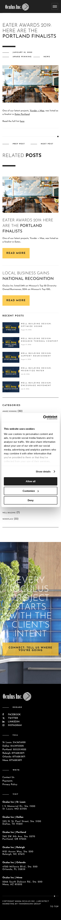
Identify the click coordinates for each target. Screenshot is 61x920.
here (22, 121)
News (47, 57)
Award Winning (22, 57)
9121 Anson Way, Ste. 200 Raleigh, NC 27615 (17, 852)
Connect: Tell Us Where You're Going (30, 649)
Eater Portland (22, 114)
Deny (31, 500)
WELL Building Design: (36, 325)
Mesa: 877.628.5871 (12, 760)
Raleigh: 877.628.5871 (13, 753)
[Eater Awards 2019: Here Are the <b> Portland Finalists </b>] (30, 194)
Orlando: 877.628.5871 (13, 757)
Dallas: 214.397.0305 (13, 746)
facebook (14, 714)
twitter (12, 718)
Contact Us (8, 777)
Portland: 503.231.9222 (14, 749)
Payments (7, 781)
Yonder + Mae (37, 111)
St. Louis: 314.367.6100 (14, 742)
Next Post (47, 144)
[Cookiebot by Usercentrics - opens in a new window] (43, 417)
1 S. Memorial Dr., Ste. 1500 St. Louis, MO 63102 (18, 807)
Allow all (30, 481)
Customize (29, 490)
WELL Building (9, 513)
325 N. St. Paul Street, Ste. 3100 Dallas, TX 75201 (21, 822)
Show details (43, 471)
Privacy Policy (9, 784)
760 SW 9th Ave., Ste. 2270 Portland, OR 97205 (18, 837)
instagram (14, 725)
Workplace (7, 519)
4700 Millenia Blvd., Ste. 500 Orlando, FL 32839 (20, 868)
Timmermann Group (30, 904)
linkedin (13, 722)
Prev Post (19, 144)
